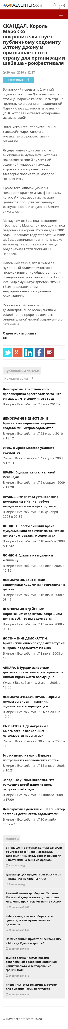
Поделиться (17, 79)
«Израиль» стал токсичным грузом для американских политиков (31, 989)
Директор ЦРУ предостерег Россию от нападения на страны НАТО (33, 879)
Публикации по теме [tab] (22, 371)
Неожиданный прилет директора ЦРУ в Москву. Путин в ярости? (34, 943)
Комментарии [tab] (18, 378)
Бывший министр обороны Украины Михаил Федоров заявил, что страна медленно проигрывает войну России (33, 900)
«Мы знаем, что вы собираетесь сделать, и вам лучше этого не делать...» (29, 923)
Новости (11, 839)
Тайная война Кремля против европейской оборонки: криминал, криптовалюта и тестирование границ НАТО (31, 966)
